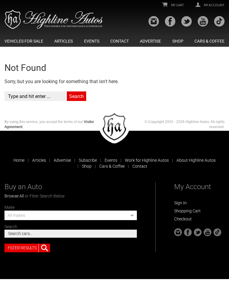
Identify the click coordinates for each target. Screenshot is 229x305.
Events (91, 41)
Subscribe (88, 160)
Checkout (183, 219)
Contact (119, 41)
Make (9, 207)
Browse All (14, 196)
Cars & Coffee (209, 41)
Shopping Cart (187, 210)
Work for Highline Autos (147, 160)
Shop (177, 41)
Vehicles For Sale (23, 41)
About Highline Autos (196, 160)
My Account (214, 5)
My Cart (177, 5)
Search (10, 226)
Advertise (150, 41)
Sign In (180, 202)
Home (18, 160)
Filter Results (22, 247)
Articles (63, 41)
